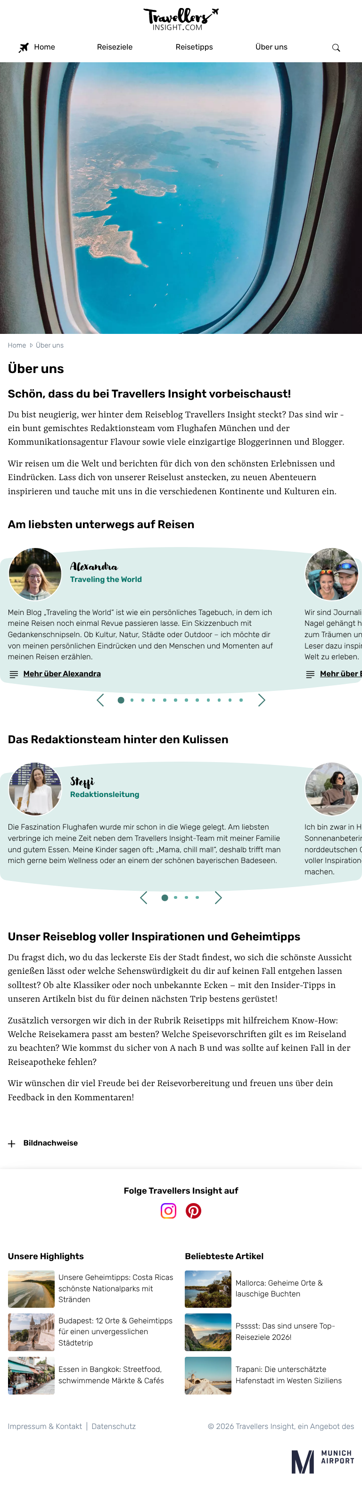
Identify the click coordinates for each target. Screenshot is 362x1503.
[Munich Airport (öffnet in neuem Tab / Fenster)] (323, 1462)
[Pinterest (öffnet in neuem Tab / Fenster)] (193, 1211)
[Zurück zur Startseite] (181, 21)
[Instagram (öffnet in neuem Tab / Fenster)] (168, 1211)
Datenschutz (113, 1426)
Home (17, 345)
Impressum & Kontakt (45, 1426)
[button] (100, 700)
